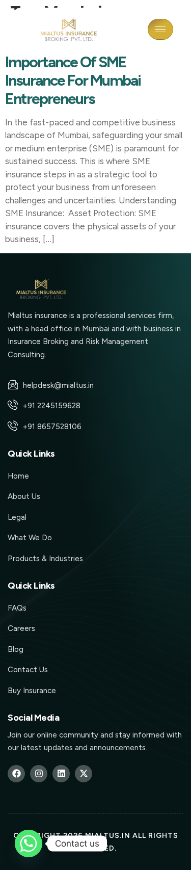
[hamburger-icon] (160, 29)
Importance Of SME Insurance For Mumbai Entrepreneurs (73, 80)
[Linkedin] (61, 773)
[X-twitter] (83, 773)
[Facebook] (16, 773)
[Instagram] (38, 773)
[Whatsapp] (28, 843)
